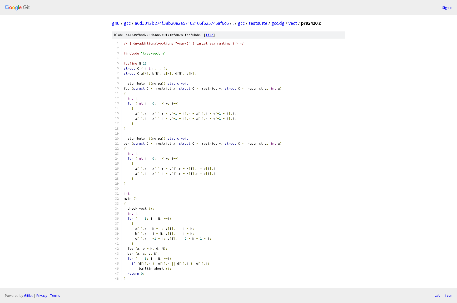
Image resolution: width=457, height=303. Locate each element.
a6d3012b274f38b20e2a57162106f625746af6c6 (182, 23)
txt (437, 295)
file (209, 35)
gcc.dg (277, 23)
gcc (127, 23)
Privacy (41, 295)
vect (292, 23)
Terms (55, 295)
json (448, 295)
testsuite (258, 23)
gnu (116, 23)
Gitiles (28, 295)
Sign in (447, 7)
